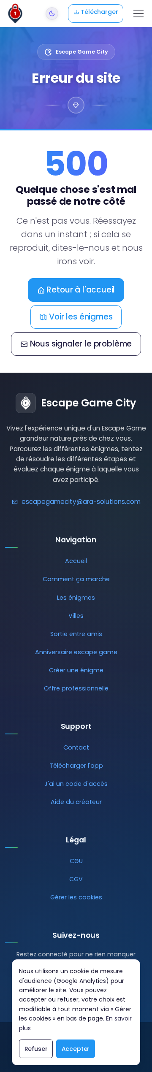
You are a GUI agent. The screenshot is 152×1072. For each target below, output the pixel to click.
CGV (76, 879)
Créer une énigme (76, 670)
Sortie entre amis (76, 634)
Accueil (76, 561)
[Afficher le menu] (138, 13)
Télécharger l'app (76, 765)
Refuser (36, 1049)
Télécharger (98, 12)
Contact (76, 747)
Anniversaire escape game (76, 652)
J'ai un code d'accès (76, 784)
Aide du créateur (76, 802)
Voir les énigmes (80, 316)
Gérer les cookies (76, 897)
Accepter (76, 1049)
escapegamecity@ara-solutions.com (81, 501)
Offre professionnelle (76, 688)
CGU (76, 861)
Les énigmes (76, 597)
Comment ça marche (76, 579)
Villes (76, 616)
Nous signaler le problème (81, 343)
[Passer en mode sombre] (52, 13)
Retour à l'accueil (80, 289)
